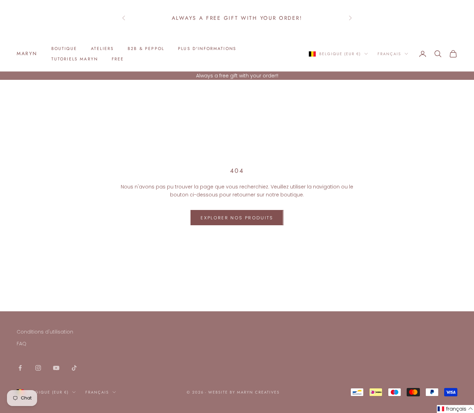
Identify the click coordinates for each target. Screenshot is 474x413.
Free (118, 59)
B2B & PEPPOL (146, 48)
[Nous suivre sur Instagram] (38, 367)
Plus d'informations (207, 48)
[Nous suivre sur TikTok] (74, 367)
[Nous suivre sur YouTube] (56, 367)
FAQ (21, 343)
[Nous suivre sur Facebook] (20, 367)
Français (389, 54)
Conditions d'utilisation (45, 331)
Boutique (64, 48)
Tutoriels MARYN (74, 59)
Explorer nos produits (237, 217)
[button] (455, 409)
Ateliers (102, 48)
